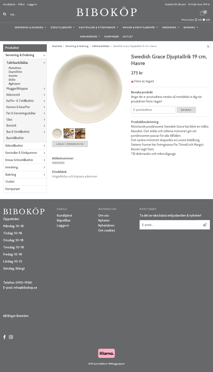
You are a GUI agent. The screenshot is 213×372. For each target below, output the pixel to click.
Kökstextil (13, 95)
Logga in (32, 4)
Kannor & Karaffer (18, 107)
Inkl (200, 19)
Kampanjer (111, 36)
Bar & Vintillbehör (18, 132)
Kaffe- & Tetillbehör (20, 101)
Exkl (208, 19)
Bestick (11, 125)
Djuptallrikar (15, 71)
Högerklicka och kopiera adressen (74, 176)
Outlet (128, 36)
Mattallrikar (15, 68)
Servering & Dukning (29, 27)
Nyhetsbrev (106, 225)
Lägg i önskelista (70, 143)
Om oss (103, 215)
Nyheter (104, 220)
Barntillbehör (15, 138)
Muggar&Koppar (17, 88)
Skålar (12, 79)
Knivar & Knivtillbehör (139, 27)
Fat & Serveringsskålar (21, 113)
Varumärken (88, 36)
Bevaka (186, 109)
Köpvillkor (64, 220)
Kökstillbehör (61, 27)
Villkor (21, 4)
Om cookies (106, 230)
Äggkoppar (14, 83)
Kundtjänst (9, 4)
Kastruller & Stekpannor (97, 27)
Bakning (189, 27)
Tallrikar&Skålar (17, 63)
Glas (9, 119)
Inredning (169, 27)
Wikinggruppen (116, 363)
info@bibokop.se (25, 287)
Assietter (13, 75)
